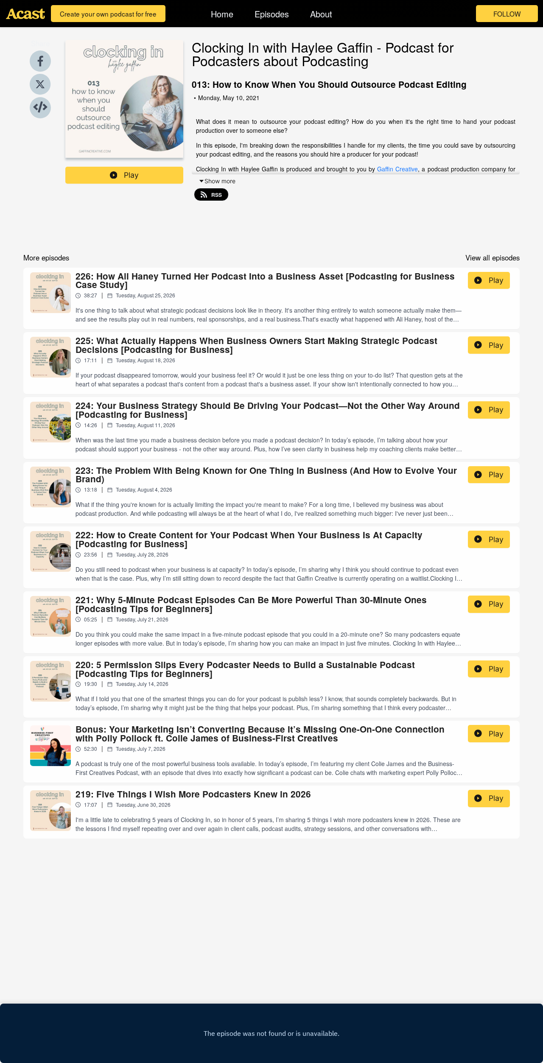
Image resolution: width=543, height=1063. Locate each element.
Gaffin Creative (397, 169)
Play (131, 175)
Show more (219, 181)
